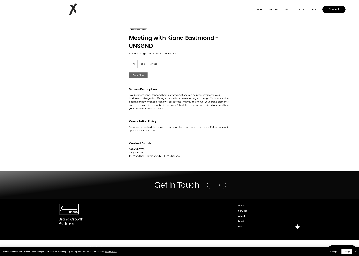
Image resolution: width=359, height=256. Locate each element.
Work (241, 205)
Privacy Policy (111, 251)
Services (242, 210)
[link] (138, 75)
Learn (241, 226)
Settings (333, 251)
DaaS (241, 221)
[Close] (355, 251)
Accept (347, 251)
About (241, 216)
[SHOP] (216, 185)
